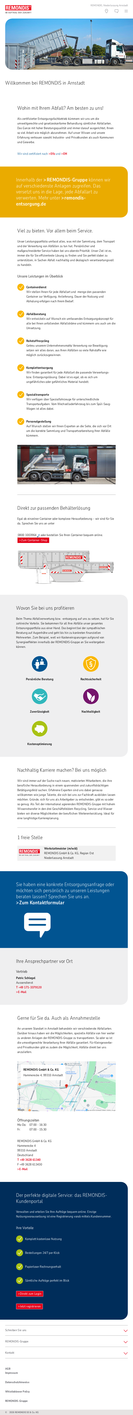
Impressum (11, 1373)
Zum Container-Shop (34, 540)
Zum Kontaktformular (41, 902)
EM (65, 154)
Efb (53, 154)
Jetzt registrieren (30, 1306)
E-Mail (22, 992)
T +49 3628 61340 (29, 1160)
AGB (7, 1369)
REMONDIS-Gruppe (67, 179)
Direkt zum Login (30, 1294)
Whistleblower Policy (17, 1392)
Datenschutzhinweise (17, 1382)
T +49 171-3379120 (29, 987)
